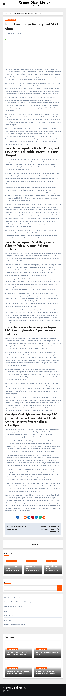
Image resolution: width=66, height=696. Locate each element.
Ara (5, 582)
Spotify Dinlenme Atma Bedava (14, 625)
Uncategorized (10, 19)
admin (8, 33)
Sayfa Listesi (8, 615)
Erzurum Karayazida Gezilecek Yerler (32, 566)
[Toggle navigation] (4, 4)
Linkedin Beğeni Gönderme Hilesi (15, 606)
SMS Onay (7, 620)
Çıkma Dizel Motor (34, 2)
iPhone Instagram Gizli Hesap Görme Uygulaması (20, 602)
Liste (6, 611)
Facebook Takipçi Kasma (12, 597)
